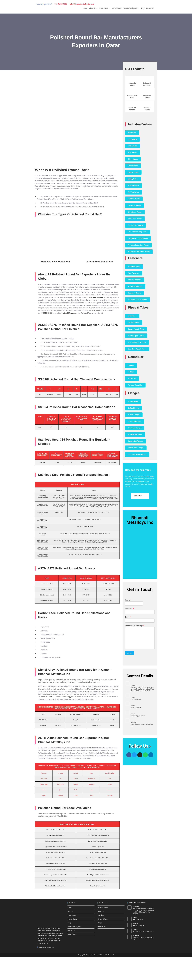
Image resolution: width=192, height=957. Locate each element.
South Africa (60, 784)
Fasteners (101, 911)
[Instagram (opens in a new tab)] (138, 4)
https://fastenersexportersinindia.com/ (143, 938)
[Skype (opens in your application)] (148, 4)
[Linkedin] (150, 754)
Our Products (103, 8)
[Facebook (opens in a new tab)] (134, 4)
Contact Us (149, 8)
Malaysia (75, 784)
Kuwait (76, 778)
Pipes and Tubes (103, 919)
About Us (92, 8)
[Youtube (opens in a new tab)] (151, 4)
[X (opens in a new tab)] (131, 4)
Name (128, 600)
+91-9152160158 (60, 4)
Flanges (100, 923)
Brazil (91, 773)
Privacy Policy (72, 934)
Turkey (110, 784)
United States (43, 784)
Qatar (60, 790)
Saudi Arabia (43, 778)
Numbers (129, 609)
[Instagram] (139, 754)
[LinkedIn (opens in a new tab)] (141, 4)
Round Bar (88, 691)
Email (128, 617)
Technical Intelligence (130, 8)
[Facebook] (128, 754)
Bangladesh (91, 784)
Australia (75, 773)
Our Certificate (116, 8)
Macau (91, 795)
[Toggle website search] (156, 8)
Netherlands (91, 778)
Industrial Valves (103, 907)
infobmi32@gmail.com (69, 313)
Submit (129, 653)
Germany (109, 795)
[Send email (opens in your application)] (154, 4)
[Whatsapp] (145, 754)
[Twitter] (134, 754)
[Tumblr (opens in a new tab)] (144, 4)
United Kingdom (109, 773)
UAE (75, 790)
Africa (91, 790)
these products (96, 310)
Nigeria (44, 795)
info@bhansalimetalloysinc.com (82, 4)
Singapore (43, 773)
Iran (109, 778)
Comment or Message (134, 626)
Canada (76, 795)
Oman (60, 778)
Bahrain (44, 790)
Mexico (60, 795)
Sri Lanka (60, 773)
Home (85, 8)
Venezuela (109, 790)
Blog (142, 8)
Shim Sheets (102, 927)
